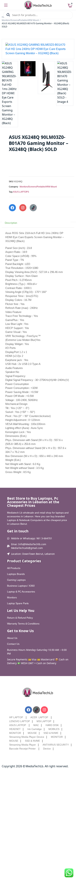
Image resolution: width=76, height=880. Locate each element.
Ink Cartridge (34, 729)
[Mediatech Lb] (38, 5)
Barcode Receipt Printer (22, 748)
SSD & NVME (51, 733)
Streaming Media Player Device (26, 736)
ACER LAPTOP (39, 717)
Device (47, 748)
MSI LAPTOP (44, 721)
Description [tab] (11, 222)
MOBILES (53, 729)
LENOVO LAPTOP (19, 721)
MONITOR (15, 733)
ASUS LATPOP (17, 725)
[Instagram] (22, 207)
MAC (36, 725)
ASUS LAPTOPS (21, 192)
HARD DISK (52, 725)
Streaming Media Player (22, 744)
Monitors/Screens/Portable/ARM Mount (20, 20)
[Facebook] (12, 207)
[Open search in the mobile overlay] (38, 15)
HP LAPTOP (16, 717)
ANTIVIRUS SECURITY (56, 744)
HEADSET (15, 729)
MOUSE (32, 733)
